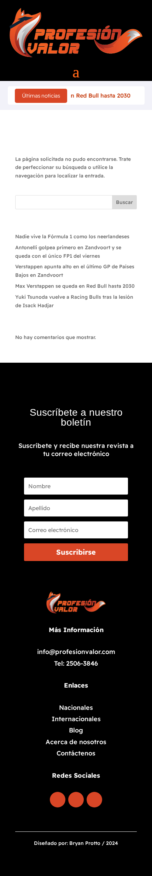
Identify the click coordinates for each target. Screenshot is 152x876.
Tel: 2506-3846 (76, 663)
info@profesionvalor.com (76, 652)
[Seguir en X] (94, 799)
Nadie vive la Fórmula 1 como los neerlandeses (72, 236)
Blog (76, 730)
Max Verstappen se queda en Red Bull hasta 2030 (75, 286)
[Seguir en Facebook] (57, 799)
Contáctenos (76, 753)
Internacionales (76, 719)
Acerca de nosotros (76, 742)
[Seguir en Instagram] (76, 799)
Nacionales (76, 707)
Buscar (124, 202)
